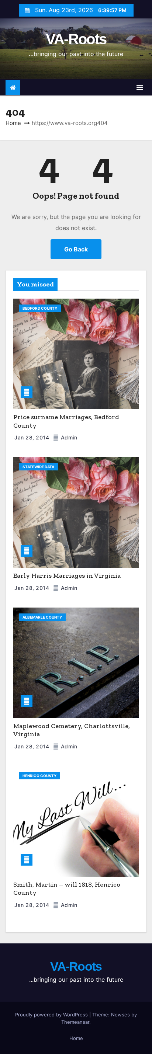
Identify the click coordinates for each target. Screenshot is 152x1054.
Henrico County (39, 775)
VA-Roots (76, 39)
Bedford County (40, 308)
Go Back (76, 249)
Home (13, 122)
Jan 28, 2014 (32, 437)
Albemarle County (42, 617)
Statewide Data (38, 467)
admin (68, 437)
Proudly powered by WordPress (52, 1015)
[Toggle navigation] (139, 87)
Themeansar (75, 1022)
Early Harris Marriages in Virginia (67, 575)
